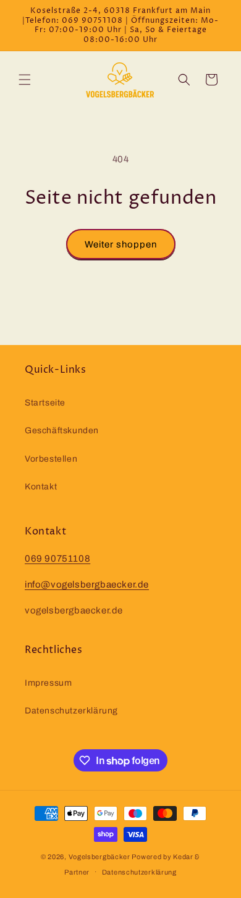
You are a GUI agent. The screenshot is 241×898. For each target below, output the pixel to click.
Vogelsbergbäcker (99, 856)
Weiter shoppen (121, 244)
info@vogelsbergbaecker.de (87, 584)
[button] (24, 79)
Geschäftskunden (62, 430)
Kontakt (41, 486)
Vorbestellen (51, 459)
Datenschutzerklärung (71, 710)
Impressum (48, 683)
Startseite (45, 402)
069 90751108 (57, 558)
